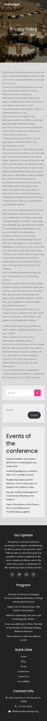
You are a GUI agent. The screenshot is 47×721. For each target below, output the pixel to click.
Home (23, 656)
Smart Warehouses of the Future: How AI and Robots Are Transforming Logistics (23, 508)
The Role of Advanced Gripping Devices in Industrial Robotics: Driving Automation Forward (24, 598)
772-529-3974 (24, 706)
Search (9, 409)
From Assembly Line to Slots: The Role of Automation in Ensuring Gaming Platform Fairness (23, 628)
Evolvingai (12, 4)
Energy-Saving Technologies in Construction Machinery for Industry (21, 496)
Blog (23, 661)
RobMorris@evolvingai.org (25, 711)
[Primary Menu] (38, 4)
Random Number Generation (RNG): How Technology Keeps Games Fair (21, 462)
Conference (24, 671)
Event (23, 666)
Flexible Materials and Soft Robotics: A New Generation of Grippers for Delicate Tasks (21, 483)
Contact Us (23, 676)
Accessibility (23, 681)
